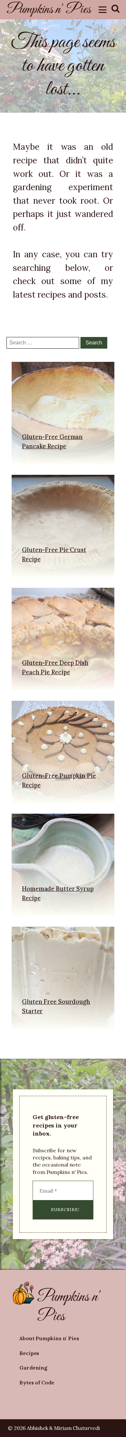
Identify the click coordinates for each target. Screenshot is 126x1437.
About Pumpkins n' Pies (49, 1338)
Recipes (29, 1353)
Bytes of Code (36, 1382)
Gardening (33, 1367)
